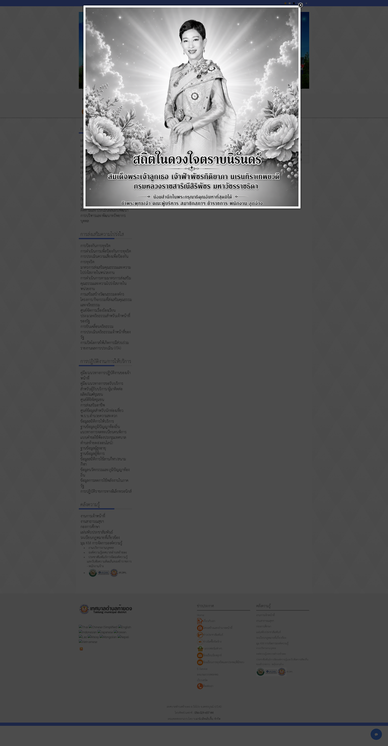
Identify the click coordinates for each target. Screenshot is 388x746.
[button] (300, 5)
